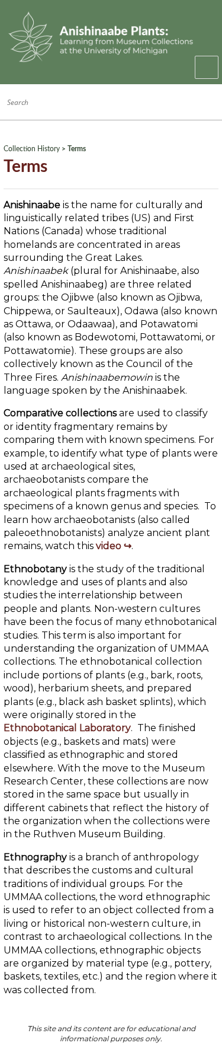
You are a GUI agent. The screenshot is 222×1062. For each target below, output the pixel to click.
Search (206, 102)
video (108, 545)
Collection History (32, 148)
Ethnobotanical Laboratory (67, 727)
